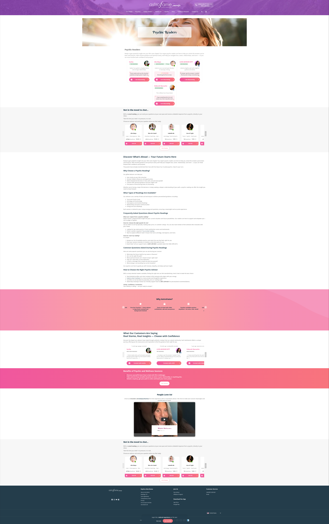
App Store (176, 502)
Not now (158, 521)
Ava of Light (190, 133)
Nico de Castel (152, 133)
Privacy (142, 500)
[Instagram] (114, 499)
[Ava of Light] (189, 128)
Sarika (131, 62)
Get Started (164, 383)
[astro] (164, 5)
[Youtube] (116, 499)
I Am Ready (164, 148)
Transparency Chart (146, 498)
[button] (205, 133)
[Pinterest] (118, 499)
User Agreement (145, 496)
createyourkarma (143, 398)
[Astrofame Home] (115, 490)
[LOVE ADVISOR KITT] (197, 64)
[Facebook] (112, 499)
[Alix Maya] (173, 64)
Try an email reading (148, 231)
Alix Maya (157, 62)
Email (207, 494)
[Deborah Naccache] (172, 88)
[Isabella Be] (171, 128)
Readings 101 (144, 494)
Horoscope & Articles (146, 502)
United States (213, 513)
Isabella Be (171, 133)
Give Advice (176, 492)
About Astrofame (145, 492)
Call (211, 492)
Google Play (176, 504)
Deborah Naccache (160, 86)
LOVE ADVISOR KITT (186, 62)
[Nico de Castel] (152, 128)
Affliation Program (178, 494)
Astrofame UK (144, 504)
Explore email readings (133, 278)
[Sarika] (147, 64)
